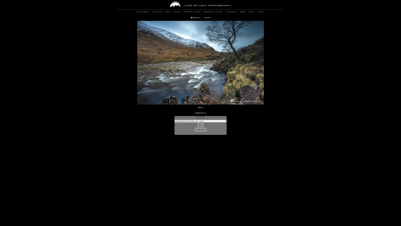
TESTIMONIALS (231, 12)
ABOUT (251, 12)
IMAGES (168, 12)
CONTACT (261, 12)
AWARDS (243, 12)
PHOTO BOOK (157, 12)
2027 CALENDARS (142, 12)
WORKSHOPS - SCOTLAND (213, 12)
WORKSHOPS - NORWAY (192, 12)
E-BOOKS (177, 12)
